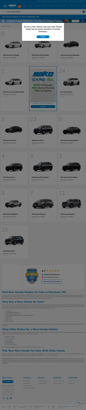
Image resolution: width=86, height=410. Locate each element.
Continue (43, 36)
